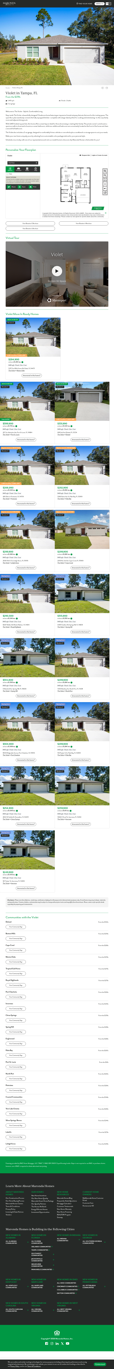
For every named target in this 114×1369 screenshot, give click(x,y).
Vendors (8, 1215)
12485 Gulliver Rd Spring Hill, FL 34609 (70, 625)
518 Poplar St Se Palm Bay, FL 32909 (68, 753)
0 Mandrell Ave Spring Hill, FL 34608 (14, 689)
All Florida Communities (37, 1242)
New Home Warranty (64, 1209)
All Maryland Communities (37, 1287)
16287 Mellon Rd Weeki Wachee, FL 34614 (16, 625)
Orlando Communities (41, 1247)
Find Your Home (85, 4)
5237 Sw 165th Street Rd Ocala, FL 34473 (21, 368)
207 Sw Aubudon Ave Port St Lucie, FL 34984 (17, 432)
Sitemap (60, 1217)
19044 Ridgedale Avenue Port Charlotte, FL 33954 (19, 753)
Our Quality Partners (38, 1204)
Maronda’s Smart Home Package (42, 1201)
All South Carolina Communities (14, 1310)
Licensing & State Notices (14, 1212)
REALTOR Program (64, 1215)
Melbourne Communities (37, 1265)
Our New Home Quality (39, 1198)
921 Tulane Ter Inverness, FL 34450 (14, 881)
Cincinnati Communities (67, 1286)
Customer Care (88, 1203)
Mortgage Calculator (64, 1204)
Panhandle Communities (41, 1269)
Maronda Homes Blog (64, 1198)
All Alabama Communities (11, 1242)
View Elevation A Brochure (83, 223)
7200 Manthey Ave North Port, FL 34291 (70, 689)
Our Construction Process (15, 1198)
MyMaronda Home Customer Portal (93, 1199)
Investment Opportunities (40, 1212)
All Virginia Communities (37, 1310)
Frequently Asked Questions (67, 1201)
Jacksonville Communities (37, 1260)
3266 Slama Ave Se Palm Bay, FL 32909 (69, 497)
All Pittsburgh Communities (89, 1287)
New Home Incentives (38, 1196)
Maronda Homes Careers (14, 1204)
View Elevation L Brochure (30, 228)
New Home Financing (64, 1212)
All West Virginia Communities (64, 1310)
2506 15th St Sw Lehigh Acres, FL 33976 (15, 561)
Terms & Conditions (34, 1366)
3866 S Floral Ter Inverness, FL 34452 (69, 817)
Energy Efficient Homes (39, 1209)
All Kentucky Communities (11, 1287)
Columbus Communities (67, 1290)
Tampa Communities (39, 1250)
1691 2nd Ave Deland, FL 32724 (67, 432)
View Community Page (15, 927)
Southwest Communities (37, 1254)
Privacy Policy (14, 1366)
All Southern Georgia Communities (92, 1242)
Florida (8, 88)
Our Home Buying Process (15, 1201)
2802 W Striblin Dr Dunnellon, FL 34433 (16, 817)
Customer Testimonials (65, 1206)
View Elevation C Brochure (30, 223)
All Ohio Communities (66, 1283)
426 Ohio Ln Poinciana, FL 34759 (13, 497)
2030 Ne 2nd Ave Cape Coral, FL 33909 (70, 561)
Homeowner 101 (88, 1206)
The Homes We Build (38, 1207)
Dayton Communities (66, 1293)
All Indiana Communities (62, 1240)
